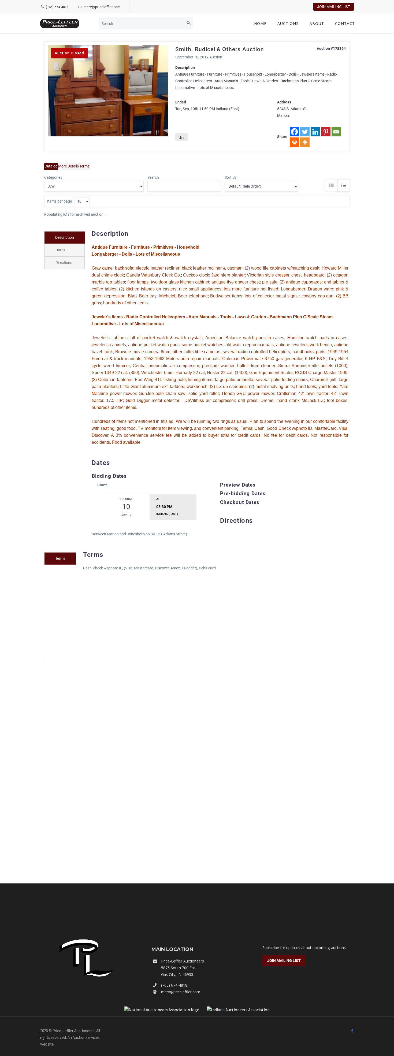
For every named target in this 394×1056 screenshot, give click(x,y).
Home (260, 23)
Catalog (51, 166)
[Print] (294, 142)
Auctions (288, 23)
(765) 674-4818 (57, 6)
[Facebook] (294, 131)
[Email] (336, 131)
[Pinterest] (325, 131)
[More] (305, 142)
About (317, 23)
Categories (53, 177)
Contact (345, 23)
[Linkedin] (315, 131)
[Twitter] (305, 131)
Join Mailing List (333, 7)
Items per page (59, 201)
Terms (84, 166)
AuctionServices (86, 1037)
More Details (68, 166)
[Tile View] (331, 185)
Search (153, 177)
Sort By (231, 177)
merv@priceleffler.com (102, 6)
